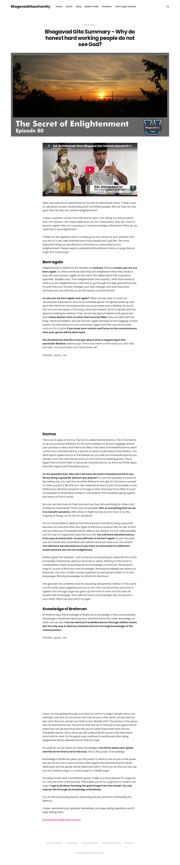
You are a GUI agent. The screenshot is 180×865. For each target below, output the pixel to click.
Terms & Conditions (54, 843)
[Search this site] (168, 7)
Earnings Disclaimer (90, 843)
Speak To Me (91, 6)
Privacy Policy (72, 843)
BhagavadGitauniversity (30, 6)
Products (107, 6)
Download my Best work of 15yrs (62, 819)
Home (59, 6)
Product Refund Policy (111, 843)
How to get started (125, 6)
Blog (78, 6)
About (69, 6)
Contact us (129, 843)
